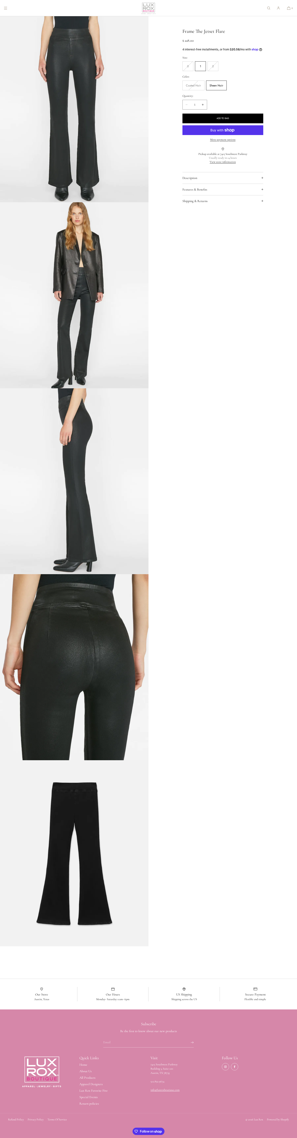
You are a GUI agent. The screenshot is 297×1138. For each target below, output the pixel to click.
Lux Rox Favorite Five (93, 1091)
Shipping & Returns (194, 201)
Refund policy (16, 1119)
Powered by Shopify (278, 1119)
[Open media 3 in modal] (74, 295)
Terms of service (57, 1119)
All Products (87, 1078)
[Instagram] (225, 1066)
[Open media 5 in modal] (74, 667)
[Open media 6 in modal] (74, 853)
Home (83, 1065)
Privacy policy (36, 1119)
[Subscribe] (189, 1042)
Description (189, 178)
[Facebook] (234, 1066)
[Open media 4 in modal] (74, 481)
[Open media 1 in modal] (74, 109)
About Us (85, 1071)
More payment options (223, 139)
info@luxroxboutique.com (165, 1090)
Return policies (89, 1104)
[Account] (278, 8)
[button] (269, 8)
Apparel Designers (91, 1084)
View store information (223, 162)
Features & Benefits (194, 189)
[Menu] (9, 8)
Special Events (88, 1097)
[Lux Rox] (148, 8)
